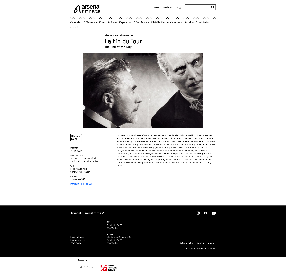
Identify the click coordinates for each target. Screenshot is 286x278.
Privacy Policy (186, 243)
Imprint (200, 243)
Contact (212, 243)
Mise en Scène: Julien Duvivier (119, 35)
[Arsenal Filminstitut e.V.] (87, 8)
